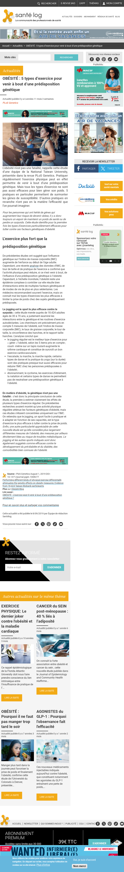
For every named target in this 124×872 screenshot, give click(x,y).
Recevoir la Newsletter (98, 161)
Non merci (79, 866)
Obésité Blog (17, 489)
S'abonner (54, 567)
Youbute (116, 58)
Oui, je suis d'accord (84, 859)
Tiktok (110, 58)
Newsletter (31, 824)
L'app (82, 3)
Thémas (93, 3)
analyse (34, 265)
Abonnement (90, 17)
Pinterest (104, 58)
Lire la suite (12, 697)
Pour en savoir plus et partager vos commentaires (31, 505)
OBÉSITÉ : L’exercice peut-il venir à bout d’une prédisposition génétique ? (32, 496)
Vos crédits (111, 199)
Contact (91, 824)
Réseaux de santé (106, 17)
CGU (81, 824)
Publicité (70, 824)
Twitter (98, 58)
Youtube (61, 523)
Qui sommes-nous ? (52, 824)
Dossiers (78, 17)
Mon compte (114, 3)
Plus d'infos (43, 864)
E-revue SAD (68, 3)
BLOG (117, 17)
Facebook (92, 58)
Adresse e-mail (14, 562)
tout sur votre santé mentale (111, 186)
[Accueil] (9, 16)
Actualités (67, 17)
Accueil (5, 45)
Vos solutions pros (111, 213)
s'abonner (99, 843)
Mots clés (10, 57)
